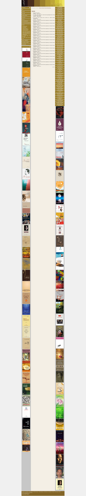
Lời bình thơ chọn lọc (25, 30)
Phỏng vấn (23, 17)
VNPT (26, 494)
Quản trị (28, 494)
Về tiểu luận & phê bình (25, 29)
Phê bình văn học (24, 15)
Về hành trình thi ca (24, 28)
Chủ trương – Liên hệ (25, 42)
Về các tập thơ (24, 27)
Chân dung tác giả (24, 26)
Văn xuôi (23, 11)
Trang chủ (23, 7)
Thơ (22, 9)
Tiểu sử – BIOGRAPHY (25, 40)
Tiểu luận (23, 13)
